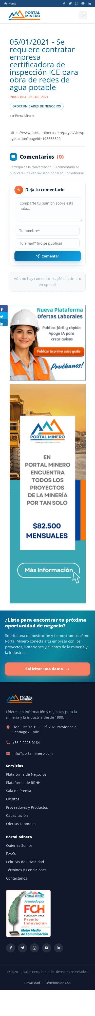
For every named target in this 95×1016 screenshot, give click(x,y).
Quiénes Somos (19, 845)
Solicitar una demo (44, 668)
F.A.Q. (11, 853)
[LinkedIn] (89, 3)
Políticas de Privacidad (25, 862)
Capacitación (17, 815)
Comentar (50, 256)
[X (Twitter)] (70, 3)
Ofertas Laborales (21, 824)
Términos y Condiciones (26, 870)
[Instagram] (76, 3)
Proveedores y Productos (27, 807)
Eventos (12, 799)
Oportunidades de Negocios (36, 106)
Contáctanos (16, 878)
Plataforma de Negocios (26, 774)
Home (12, 3)
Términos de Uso (58, 983)
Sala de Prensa (18, 791)
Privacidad (32, 983)
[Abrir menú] (83, 15)
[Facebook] (64, 3)
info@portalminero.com (32, 753)
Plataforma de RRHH (23, 782)
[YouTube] (83, 3)
